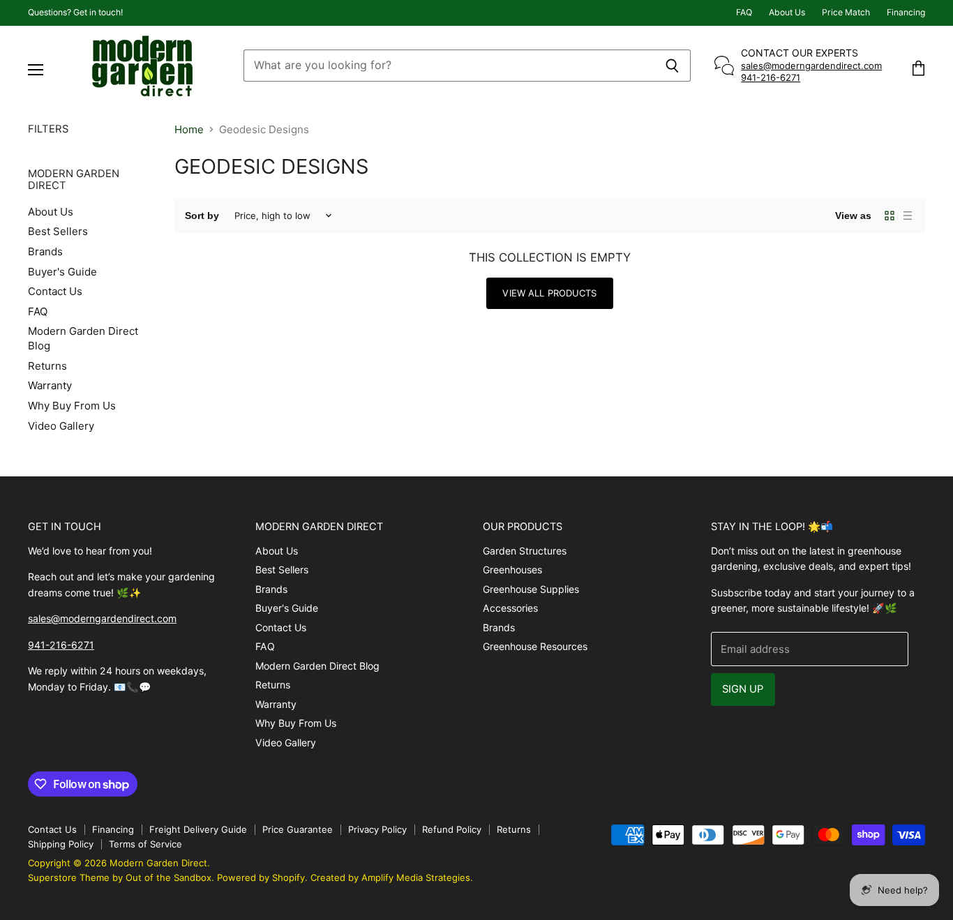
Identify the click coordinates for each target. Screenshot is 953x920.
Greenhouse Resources (535, 646)
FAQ (744, 12)
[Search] (672, 66)
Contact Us (55, 291)
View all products (549, 293)
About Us (787, 12)
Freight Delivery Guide (198, 829)
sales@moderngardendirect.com (811, 65)
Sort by (202, 215)
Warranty (50, 385)
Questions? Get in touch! (75, 12)
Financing (906, 12)
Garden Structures (524, 551)
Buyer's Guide (62, 271)
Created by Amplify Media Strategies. (391, 877)
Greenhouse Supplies (531, 589)
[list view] (908, 216)
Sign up (743, 689)
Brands (45, 251)
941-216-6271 (770, 77)
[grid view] (889, 216)
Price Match (846, 12)
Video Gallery (61, 425)
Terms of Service (145, 844)
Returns (47, 365)
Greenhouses (512, 569)
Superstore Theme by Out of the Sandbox (119, 877)
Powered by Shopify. (262, 877)
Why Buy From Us (72, 405)
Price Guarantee (297, 829)
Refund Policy (451, 829)
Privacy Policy (377, 829)
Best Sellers (58, 231)
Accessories (510, 608)
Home (189, 129)
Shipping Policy (60, 844)
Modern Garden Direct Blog (317, 666)
